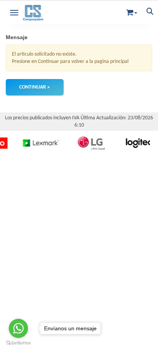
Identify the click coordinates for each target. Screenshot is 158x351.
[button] (131, 11)
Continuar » (34, 87)
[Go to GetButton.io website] (18, 343)
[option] (38, 143)
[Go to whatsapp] (18, 328)
